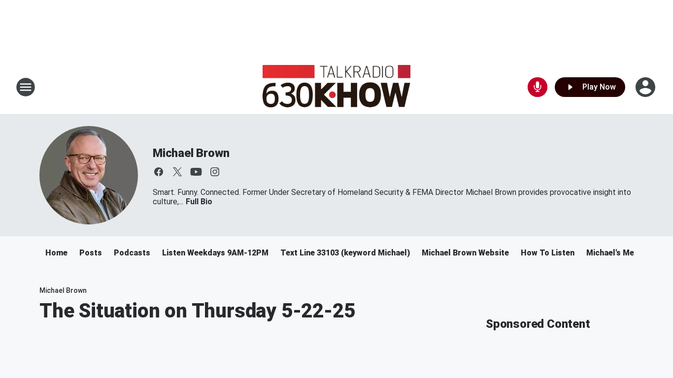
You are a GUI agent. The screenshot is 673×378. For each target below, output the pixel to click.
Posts (90, 252)
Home (56, 252)
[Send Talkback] (537, 87)
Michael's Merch (616, 252)
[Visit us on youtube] (196, 172)
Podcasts (132, 252)
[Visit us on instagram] (215, 172)
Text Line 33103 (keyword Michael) (345, 252)
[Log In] (646, 87)
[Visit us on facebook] (159, 172)
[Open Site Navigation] (25, 87)
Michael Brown (191, 153)
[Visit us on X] (177, 172)
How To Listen (547, 252)
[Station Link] (336, 87)
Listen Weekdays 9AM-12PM (215, 252)
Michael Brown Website (465, 252)
